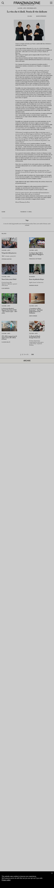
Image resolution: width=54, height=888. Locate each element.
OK (52, 873)
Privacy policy (6, 880)
